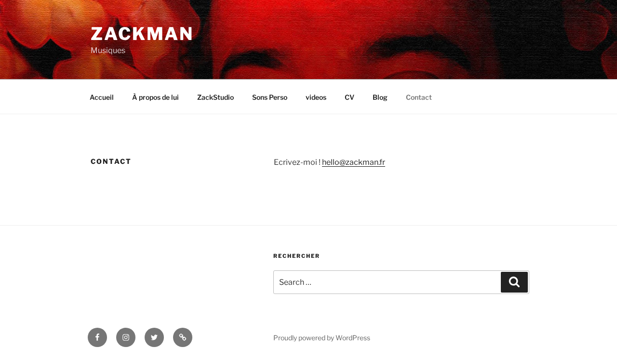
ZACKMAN (142, 33)
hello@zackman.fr (353, 162)
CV (349, 97)
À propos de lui (155, 97)
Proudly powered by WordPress (321, 338)
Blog (380, 97)
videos (316, 97)
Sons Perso (269, 97)
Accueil (102, 97)
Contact (419, 97)
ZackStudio (215, 97)
